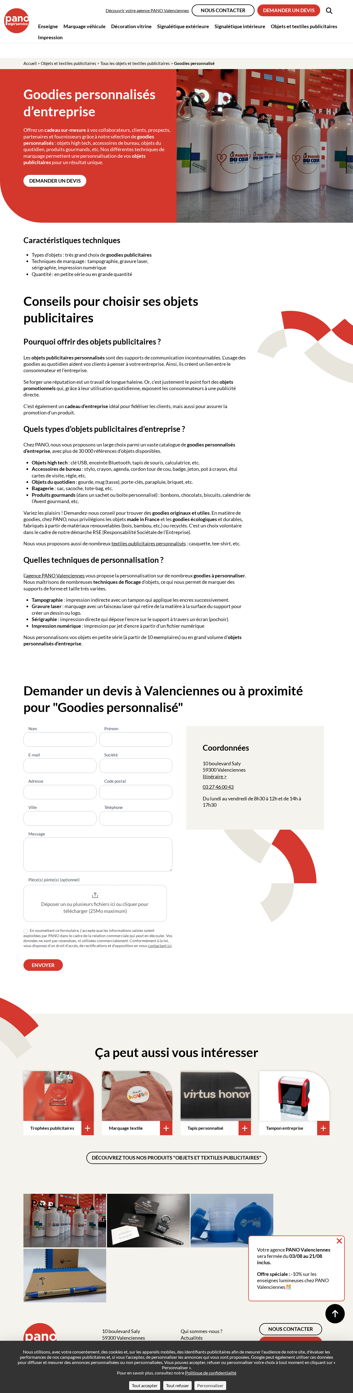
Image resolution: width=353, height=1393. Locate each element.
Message (36, 833)
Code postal (115, 781)
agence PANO (41, 575)
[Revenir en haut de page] (335, 1313)
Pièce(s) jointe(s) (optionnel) (54, 879)
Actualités (192, 1338)
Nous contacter (223, 10)
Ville (32, 807)
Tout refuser (177, 1385)
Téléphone (113, 807)
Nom (32, 728)
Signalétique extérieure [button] (183, 26)
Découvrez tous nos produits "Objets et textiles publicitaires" (176, 1158)
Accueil (30, 63)
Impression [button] (50, 37)
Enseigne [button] (48, 26)
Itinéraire (213, 776)
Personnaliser (210, 1385)
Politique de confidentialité (210, 1372)
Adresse (35, 781)
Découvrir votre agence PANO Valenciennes (147, 10)
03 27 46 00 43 (218, 787)
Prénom (111, 728)
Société (111, 754)
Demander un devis (289, 10)
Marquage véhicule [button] (84, 26)
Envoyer (43, 965)
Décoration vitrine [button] (131, 26)
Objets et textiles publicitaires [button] (304, 26)
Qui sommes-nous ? (201, 1331)
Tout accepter (144, 1385)
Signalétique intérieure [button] (240, 26)
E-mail (34, 754)
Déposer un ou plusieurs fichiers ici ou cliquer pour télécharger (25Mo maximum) (95, 907)
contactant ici (160, 945)
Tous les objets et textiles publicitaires (135, 63)
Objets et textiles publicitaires (68, 63)
